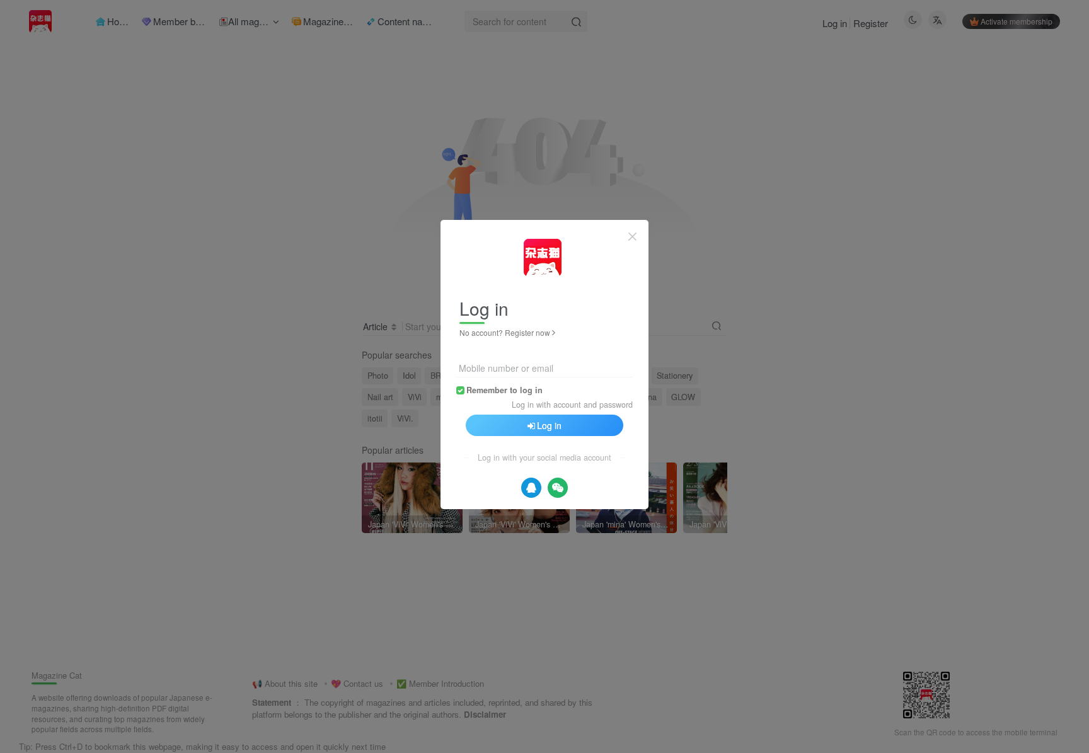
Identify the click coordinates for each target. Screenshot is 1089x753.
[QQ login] (531, 488)
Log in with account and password (572, 404)
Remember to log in (504, 390)
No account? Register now (504, 332)
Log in (549, 425)
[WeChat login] (558, 488)
